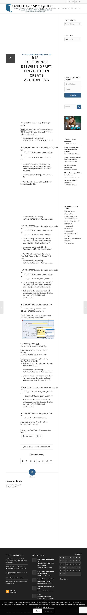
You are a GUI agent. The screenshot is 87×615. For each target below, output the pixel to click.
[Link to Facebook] (66, 1)
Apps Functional (28, 54)
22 (60, 570)
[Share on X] (27, 461)
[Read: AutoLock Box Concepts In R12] (34, 588)
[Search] (79, 9)
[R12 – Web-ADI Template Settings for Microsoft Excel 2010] (2, 307)
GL (47, 54)
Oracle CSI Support (70, 219)
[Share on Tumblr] (43, 461)
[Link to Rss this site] (69, 1)
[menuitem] (16, 9)
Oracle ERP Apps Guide (42, 447)
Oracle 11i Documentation (72, 238)
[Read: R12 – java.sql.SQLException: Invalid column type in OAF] (34, 596)
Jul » (65, 579)
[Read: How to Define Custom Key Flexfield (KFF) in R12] (34, 580)
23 (64, 570)
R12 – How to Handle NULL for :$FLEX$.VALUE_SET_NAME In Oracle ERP (16, 560)
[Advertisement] (32, 36)
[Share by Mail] (51, 461)
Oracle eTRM (68, 214)
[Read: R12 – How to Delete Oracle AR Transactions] (34, 572)
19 (73, 567)
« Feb (61, 579)
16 (64, 567)
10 (67, 564)
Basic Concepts (40, 54)
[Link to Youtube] (79, 1)
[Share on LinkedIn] (39, 461)
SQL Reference (69, 211)
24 (67, 570)
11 (70, 564)
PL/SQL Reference (70, 216)
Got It (38, 611)
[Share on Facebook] (23, 461)
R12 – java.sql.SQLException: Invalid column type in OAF (45, 597)
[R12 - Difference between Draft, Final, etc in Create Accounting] (10, 58)
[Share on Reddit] (47, 461)
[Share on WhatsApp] (31, 461)
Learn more (49, 611)
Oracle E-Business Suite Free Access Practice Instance (71, 149)
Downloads (20, 578)
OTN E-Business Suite (71, 221)
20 (76, 567)
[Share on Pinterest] (35, 461)
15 (60, 567)
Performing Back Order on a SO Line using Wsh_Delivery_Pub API (16, 567)
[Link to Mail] (72, 1)
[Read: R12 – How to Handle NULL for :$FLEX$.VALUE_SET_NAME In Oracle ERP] (34, 560)
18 (70, 567)
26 (73, 570)
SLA (50, 54)
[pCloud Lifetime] (72, 129)
